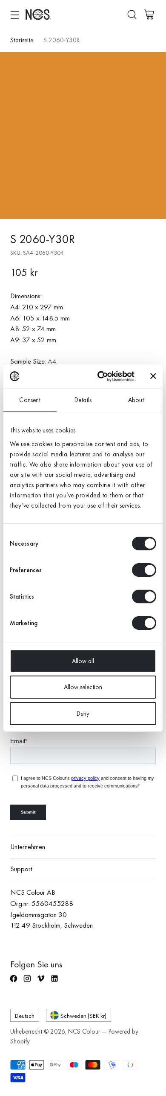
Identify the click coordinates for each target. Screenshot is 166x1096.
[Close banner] (153, 376)
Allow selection (83, 687)
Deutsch (24, 1015)
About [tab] (136, 400)
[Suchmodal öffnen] (131, 14)
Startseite (21, 40)
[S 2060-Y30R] (83, 135)
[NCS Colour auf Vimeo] (42, 982)
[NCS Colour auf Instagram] (28, 982)
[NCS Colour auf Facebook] (14, 982)
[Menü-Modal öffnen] (14, 14)
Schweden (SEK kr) (83, 1015)
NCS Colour (84, 1031)
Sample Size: (33, 361)
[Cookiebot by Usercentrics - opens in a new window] (101, 376)
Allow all (83, 661)
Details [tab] (83, 400)
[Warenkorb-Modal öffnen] (148, 14)
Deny (83, 713)
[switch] (144, 570)
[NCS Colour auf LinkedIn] (55, 982)
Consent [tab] (29, 400)
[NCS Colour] (38, 14)
